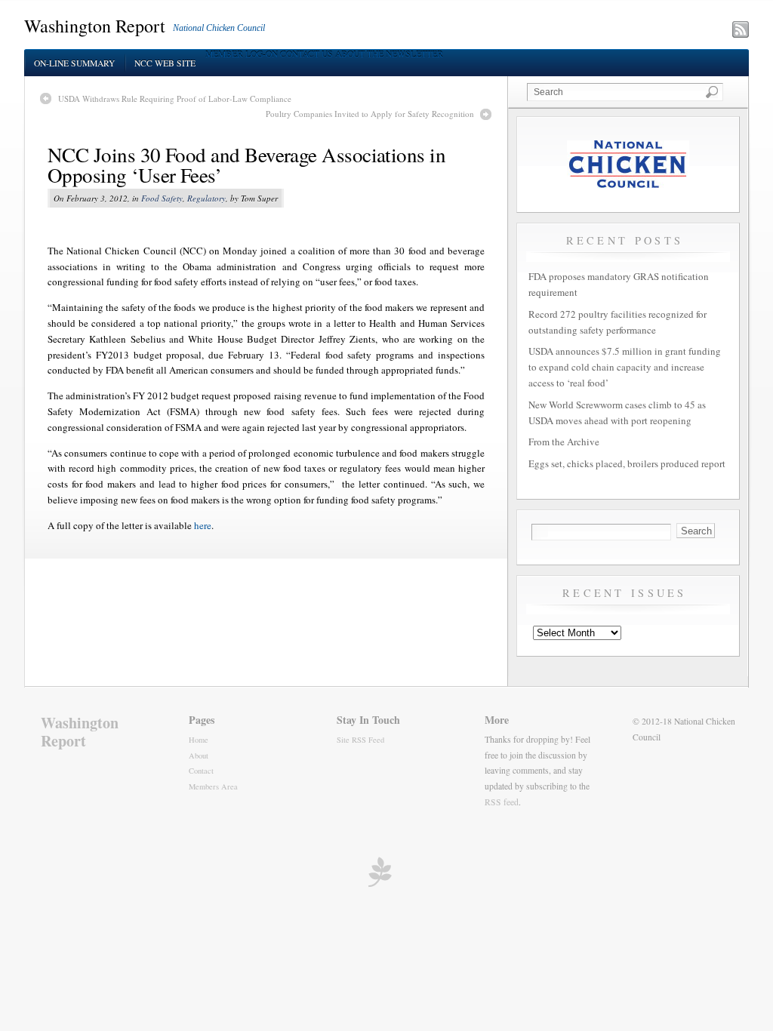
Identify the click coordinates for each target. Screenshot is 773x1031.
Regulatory (206, 198)
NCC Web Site (165, 63)
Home (198, 739)
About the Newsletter (389, 54)
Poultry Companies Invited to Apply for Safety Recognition (370, 113)
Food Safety (162, 198)
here (202, 525)
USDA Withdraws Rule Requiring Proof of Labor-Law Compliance (174, 98)
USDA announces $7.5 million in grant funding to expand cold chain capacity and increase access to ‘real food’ (624, 366)
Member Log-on (241, 54)
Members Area (213, 786)
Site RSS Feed (360, 739)
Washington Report (94, 26)
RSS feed (502, 802)
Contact (201, 770)
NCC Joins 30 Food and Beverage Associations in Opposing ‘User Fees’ (246, 165)
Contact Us (306, 54)
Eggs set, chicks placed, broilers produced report (626, 463)
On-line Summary (74, 63)
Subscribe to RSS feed (674, 31)
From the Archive (563, 441)
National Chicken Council (219, 28)
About (198, 755)
